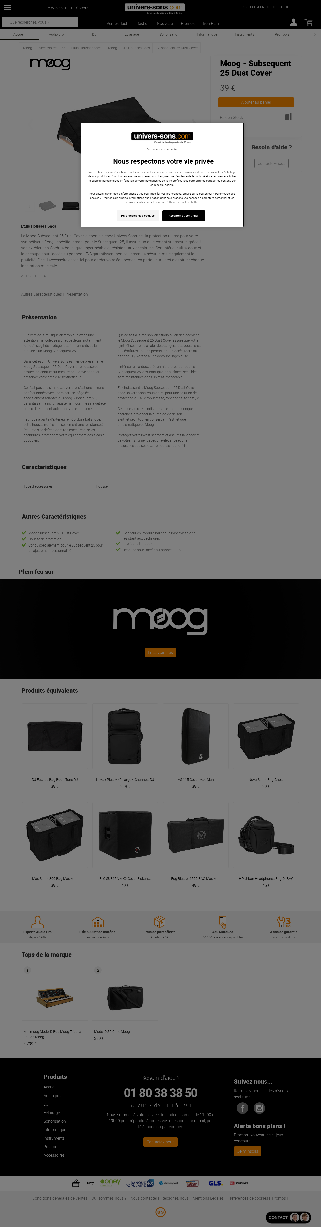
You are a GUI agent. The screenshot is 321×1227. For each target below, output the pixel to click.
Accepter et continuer (184, 215)
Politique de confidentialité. (182, 202)
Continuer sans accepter (162, 149)
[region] (162, 175)
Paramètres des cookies (138, 215)
